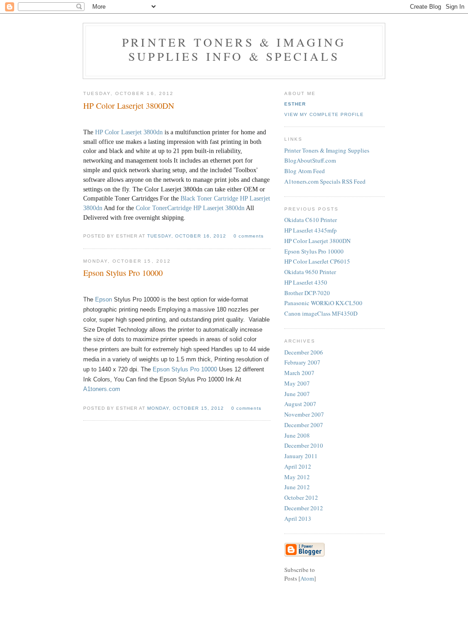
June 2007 (297, 394)
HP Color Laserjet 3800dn (129, 132)
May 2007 (297, 383)
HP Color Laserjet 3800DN (317, 241)
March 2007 (299, 373)
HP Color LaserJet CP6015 (317, 261)
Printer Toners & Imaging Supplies (326, 150)
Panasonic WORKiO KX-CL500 (323, 303)
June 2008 (297, 435)
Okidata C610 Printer (310, 220)
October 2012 (301, 497)
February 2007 (302, 362)
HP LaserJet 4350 (305, 282)
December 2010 (303, 445)
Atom (307, 578)
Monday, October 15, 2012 (186, 408)
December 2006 (303, 352)
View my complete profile (324, 114)
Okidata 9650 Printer (310, 272)
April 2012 (297, 466)
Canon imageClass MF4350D (320, 313)
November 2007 (304, 414)
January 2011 (301, 456)
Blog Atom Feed (304, 171)
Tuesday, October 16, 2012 (187, 235)
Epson (103, 299)
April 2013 (297, 518)
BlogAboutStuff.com (310, 160)
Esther (295, 103)
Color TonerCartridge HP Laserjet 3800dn (190, 208)
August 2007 (300, 404)
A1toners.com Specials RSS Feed (325, 181)
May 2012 (297, 477)
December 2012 (303, 508)
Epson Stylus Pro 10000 (184, 369)
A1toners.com (101, 389)
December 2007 (303, 425)
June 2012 (297, 487)
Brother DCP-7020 (307, 293)
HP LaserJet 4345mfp (310, 230)
